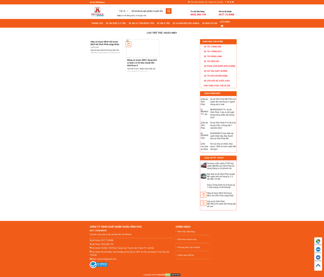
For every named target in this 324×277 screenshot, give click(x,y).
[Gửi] (168, 11)
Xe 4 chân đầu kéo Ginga (186, 23)
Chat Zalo (318, 252)
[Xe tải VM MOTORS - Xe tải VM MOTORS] (102, 11)
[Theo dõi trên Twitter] (228, 2)
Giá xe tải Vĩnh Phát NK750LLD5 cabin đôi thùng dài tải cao (221, 203)
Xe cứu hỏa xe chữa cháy (217, 81)
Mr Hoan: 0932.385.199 (102, 244)
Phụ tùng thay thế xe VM (217, 86)
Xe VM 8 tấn (163, 23)
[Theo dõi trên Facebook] (225, 2)
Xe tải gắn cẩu (211, 61)
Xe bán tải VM (209, 23)
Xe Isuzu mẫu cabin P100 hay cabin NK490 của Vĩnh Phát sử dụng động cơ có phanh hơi (220, 165)
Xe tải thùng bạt (213, 51)
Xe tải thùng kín (212, 46)
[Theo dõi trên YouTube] (233, 2)
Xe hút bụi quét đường (215, 71)
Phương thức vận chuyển (189, 247)
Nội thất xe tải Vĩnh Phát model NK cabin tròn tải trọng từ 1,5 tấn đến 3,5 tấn (221, 176)
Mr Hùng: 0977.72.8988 (102, 240)
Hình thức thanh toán (187, 239)
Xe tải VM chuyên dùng (216, 76)
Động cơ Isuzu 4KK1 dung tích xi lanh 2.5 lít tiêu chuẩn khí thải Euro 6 (142, 63)
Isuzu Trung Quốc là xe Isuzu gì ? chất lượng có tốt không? (221, 186)
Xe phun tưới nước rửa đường (219, 66)
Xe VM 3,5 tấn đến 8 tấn (141, 23)
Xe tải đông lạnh (213, 56)
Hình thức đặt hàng (186, 231)
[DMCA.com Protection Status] (172, 275)
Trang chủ (97, 23)
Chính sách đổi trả (186, 255)
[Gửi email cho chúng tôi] (230, 2)
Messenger (318, 260)
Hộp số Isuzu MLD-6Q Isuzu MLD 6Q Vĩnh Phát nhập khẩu (105, 43)
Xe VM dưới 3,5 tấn (116, 23)
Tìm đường (318, 244)
